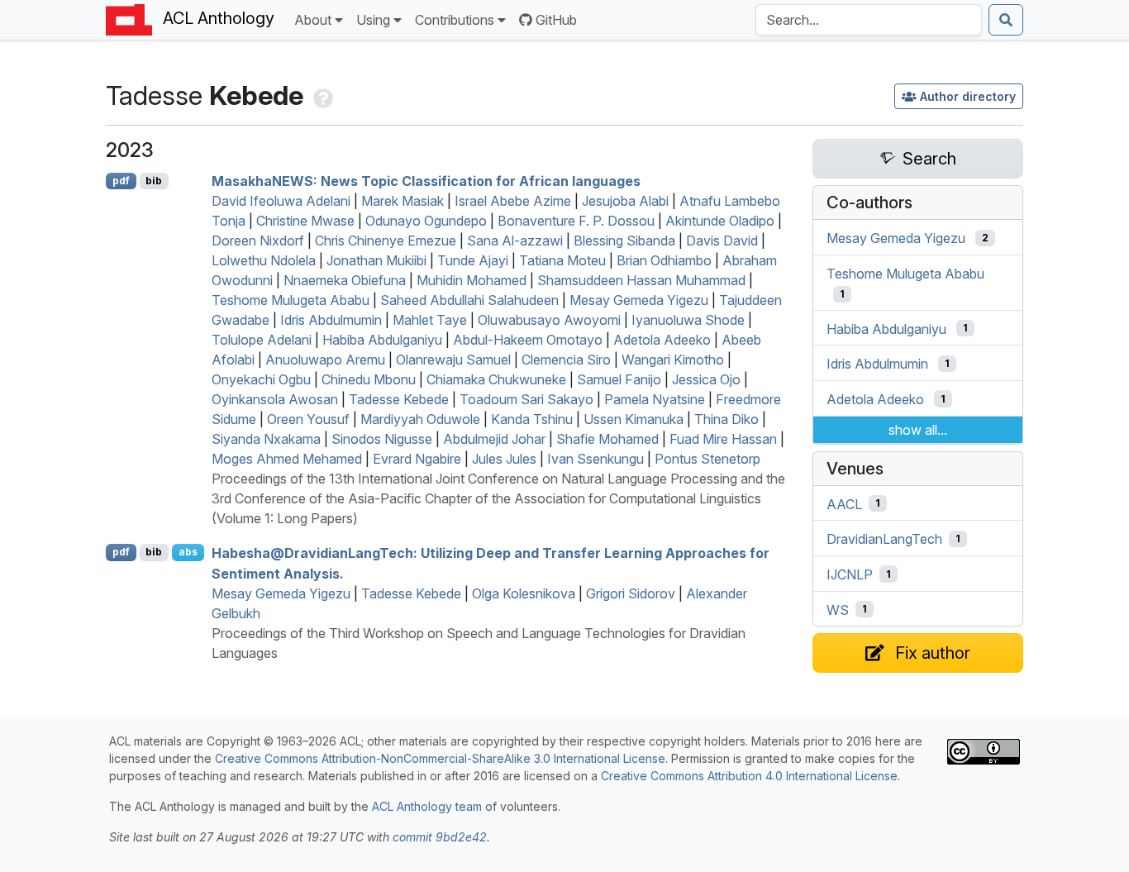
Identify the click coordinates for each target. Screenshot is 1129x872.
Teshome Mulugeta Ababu (290, 300)
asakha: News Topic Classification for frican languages (426, 181)
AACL (844, 503)
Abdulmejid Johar (494, 439)
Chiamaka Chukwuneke (496, 379)
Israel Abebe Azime (513, 201)
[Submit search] (1005, 20)
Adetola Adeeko (662, 339)
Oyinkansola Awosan (275, 399)
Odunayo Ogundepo (426, 220)
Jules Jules (504, 458)
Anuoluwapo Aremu (325, 359)
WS (838, 609)
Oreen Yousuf (308, 419)
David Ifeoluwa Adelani (281, 201)
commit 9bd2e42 (440, 837)
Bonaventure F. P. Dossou (576, 220)
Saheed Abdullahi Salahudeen (469, 300)
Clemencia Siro (566, 359)
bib (153, 180)
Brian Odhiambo (664, 260)
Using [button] (373, 20)
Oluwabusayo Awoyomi (549, 320)
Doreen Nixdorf (258, 240)
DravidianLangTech (884, 539)
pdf (121, 180)
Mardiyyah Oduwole (420, 419)
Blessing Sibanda (624, 240)
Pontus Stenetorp (707, 458)
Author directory (968, 96)
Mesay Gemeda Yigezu (638, 300)
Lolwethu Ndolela (264, 260)
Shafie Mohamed (607, 439)
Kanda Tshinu (532, 419)
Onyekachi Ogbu (261, 379)
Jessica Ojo (706, 379)
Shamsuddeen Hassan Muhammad (641, 280)
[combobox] (868, 20)
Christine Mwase (305, 220)
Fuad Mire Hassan (723, 439)
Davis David (722, 240)
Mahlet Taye (430, 320)
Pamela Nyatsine (654, 399)
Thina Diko (726, 419)
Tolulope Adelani (262, 339)
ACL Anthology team (427, 806)
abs (188, 552)
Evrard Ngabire (417, 458)
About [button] (312, 20)
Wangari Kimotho (673, 359)
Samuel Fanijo (619, 379)
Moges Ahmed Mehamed (287, 458)
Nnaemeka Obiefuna (344, 280)
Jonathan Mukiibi (376, 260)
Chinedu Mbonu (369, 379)
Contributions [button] (454, 20)
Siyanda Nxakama (266, 439)
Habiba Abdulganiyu (382, 339)
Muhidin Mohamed (471, 280)
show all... (917, 430)
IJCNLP (850, 574)
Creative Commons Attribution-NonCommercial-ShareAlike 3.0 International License (440, 758)
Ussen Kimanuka (634, 419)
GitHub (556, 20)
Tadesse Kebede (399, 399)
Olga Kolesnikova (523, 593)
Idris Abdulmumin (331, 320)
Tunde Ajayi (472, 260)
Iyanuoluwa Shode (688, 320)
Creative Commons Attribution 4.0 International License (749, 776)
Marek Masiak (402, 201)
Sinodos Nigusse (381, 439)
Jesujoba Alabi (625, 201)
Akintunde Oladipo (719, 220)
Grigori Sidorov (630, 593)
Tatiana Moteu (562, 260)
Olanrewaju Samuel (453, 359)
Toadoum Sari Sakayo (526, 399)
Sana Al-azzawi (515, 240)
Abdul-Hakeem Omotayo (528, 339)
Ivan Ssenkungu (595, 458)
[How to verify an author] (321, 95)
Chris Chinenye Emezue (385, 240)
